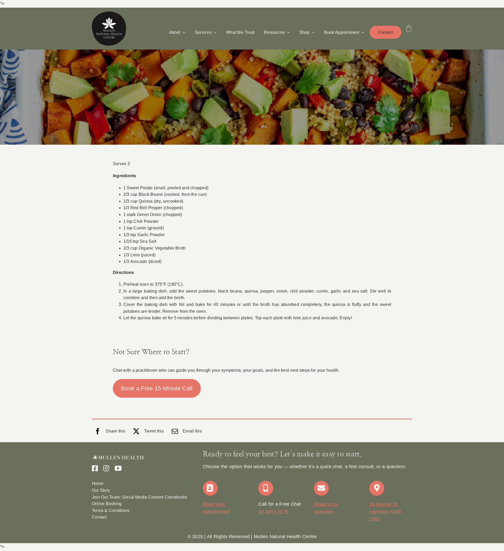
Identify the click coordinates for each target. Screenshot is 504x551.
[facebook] (95, 468)
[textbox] (252, 537)
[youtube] (118, 468)
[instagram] (106, 468)
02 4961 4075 (273, 511)
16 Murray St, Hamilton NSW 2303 (385, 511)
